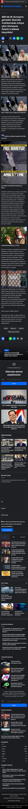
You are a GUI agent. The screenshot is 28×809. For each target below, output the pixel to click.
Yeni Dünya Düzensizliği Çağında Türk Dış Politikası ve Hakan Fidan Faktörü (21, 590)
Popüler (5, 537)
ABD (6, 328)
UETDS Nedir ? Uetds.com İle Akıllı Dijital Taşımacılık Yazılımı (6, 597)
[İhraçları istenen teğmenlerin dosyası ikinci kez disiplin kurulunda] (5, 731)
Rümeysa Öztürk (14, 332)
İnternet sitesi (4, 515)
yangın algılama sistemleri (14, 800)
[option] (14, 351)
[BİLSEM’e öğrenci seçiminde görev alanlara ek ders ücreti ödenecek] (6, 567)
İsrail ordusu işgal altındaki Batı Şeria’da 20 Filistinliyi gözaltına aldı (7, 450)
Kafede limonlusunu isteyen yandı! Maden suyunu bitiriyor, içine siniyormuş (17, 574)
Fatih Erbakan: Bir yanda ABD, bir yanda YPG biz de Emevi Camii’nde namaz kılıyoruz (18, 544)
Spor (3, 756)
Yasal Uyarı (19, 807)
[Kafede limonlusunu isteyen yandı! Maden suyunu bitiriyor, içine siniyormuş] (6, 573)
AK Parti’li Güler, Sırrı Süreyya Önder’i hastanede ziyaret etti (20, 465)
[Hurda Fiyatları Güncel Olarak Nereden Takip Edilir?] (7, 606)
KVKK (26, 805)
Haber (3, 751)
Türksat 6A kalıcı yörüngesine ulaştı (16, 662)
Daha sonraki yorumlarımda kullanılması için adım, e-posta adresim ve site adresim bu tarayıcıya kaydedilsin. (13, 524)
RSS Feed (11, 794)
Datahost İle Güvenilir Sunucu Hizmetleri (19, 613)
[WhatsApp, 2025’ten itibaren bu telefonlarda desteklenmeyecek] (5, 685)
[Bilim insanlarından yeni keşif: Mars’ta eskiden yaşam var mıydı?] (5, 670)
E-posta (3, 508)
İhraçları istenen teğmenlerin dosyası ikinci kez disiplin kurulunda (18, 730)
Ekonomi (4, 746)
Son (14, 537)
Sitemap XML (4, 794)
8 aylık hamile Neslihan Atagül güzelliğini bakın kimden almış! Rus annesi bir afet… (18, 552)
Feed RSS (21, 794)
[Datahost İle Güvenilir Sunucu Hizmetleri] (21, 606)
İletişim (8, 805)
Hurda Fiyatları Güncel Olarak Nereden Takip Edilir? (13, 354)
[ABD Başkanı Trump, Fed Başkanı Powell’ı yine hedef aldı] (21, 442)
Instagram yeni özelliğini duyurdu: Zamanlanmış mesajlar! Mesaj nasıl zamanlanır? (18, 678)
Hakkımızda (3, 805)
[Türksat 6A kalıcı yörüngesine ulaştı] (5, 664)
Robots (16, 794)
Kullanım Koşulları (11, 807)
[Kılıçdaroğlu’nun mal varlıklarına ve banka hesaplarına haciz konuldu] (6, 560)
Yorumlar (22, 537)
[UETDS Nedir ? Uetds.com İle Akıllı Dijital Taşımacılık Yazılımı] (7, 590)
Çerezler (22, 805)
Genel (6, 351)
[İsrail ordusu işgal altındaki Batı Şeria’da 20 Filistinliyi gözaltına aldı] (7, 442)
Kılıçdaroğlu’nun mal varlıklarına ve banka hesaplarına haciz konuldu (17, 560)
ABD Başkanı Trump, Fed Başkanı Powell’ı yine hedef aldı (20, 449)
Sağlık (3, 753)
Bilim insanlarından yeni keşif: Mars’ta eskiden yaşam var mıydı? (17, 670)
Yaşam (3, 761)
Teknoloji (4, 758)
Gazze (22, 328)
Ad (2, 501)
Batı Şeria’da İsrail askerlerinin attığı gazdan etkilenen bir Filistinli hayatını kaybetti (7, 466)
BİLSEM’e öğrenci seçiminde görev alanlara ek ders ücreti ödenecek (18, 567)
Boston (14, 328)
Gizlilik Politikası (15, 805)
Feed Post (15, 796)
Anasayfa (5, 13)
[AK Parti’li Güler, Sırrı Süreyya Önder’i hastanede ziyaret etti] (21, 458)
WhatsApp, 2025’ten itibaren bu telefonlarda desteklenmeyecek (18, 684)
